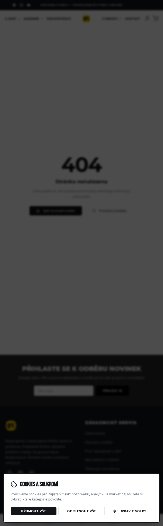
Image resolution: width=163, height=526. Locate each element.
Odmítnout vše (81, 511)
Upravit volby (132, 511)
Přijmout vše (33, 511)
